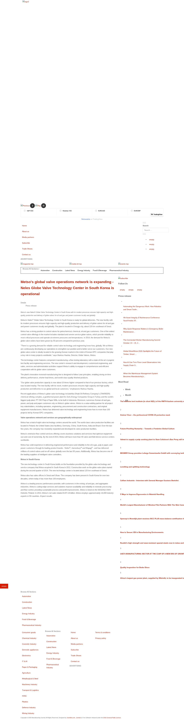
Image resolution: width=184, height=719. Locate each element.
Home (24, 226)
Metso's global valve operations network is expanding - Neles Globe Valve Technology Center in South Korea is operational (67, 288)
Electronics (26, 656)
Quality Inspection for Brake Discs (134, 567)
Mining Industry (28, 713)
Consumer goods (29, 632)
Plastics (25, 702)
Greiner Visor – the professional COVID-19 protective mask (145, 415)
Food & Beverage (100, 270)
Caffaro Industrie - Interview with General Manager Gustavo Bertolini (149, 480)
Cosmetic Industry (29, 644)
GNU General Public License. (112, 717)
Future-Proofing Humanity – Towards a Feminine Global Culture (147, 429)
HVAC (24, 696)
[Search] (144, 223)
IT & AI (24, 661)
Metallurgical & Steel (30, 679)
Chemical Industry (29, 638)
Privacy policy (100, 638)
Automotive (45, 270)
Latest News (70, 270)
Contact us (26, 254)
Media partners (28, 237)
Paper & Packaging (29, 667)
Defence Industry (29, 707)
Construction (57, 270)
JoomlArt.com (71, 717)
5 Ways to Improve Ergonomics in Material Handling (142, 494)
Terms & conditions (102, 632)
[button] (25, 206)
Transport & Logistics (30, 690)
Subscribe (26, 243)
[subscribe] (123, 278)
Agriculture (26, 673)
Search (146, 226)
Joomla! (78, 717)
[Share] (144, 234)
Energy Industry (84, 270)
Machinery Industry (29, 684)
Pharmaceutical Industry (119, 270)
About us (25, 231)
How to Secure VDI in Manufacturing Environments (141, 532)
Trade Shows (27, 249)
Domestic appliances (30, 650)
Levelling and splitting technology (135, 467)
